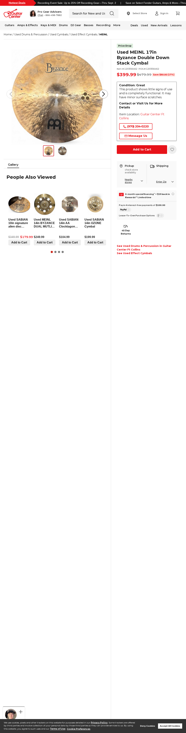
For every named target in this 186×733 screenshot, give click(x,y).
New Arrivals (159, 25)
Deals (134, 25)
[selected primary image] (57, 94)
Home (8, 34)
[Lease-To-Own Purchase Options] (160, 215)
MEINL (103, 34)
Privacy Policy (99, 722)
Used (144, 25)
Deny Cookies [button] (147, 726)
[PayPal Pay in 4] (125, 210)
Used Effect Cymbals (83, 34)
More (116, 25)
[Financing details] (172, 193)
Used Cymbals (59, 34)
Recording (103, 25)
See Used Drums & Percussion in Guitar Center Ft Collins (144, 247)
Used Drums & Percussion (30, 34)
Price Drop (125, 45)
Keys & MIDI (48, 25)
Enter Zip (161, 181)
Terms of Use (57, 729)
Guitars (9, 25)
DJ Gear (76, 25)
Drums (63, 25)
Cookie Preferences (78, 729)
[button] (45, 13)
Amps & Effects (27, 25)
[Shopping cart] (177, 13)
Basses (88, 25)
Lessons (176, 25)
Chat (40, 15)
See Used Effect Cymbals (134, 253)
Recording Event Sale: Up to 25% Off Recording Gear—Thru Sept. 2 (77, 2)
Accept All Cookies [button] (170, 726)
